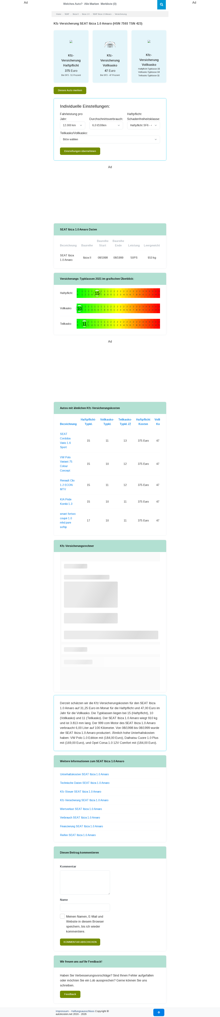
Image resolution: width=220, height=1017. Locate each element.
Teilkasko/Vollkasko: (74, 133)
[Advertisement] (26, 56)
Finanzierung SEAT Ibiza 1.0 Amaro (81, 826)
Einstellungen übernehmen (80, 151)
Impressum (62, 1011)
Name (64, 899)
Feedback (70, 994)
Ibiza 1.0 (85, 14)
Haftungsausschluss (82, 1011)
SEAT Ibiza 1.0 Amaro (102, 14)
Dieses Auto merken (70, 90)
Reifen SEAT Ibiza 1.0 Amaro (78, 835)
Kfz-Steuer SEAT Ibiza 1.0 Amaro (80, 791)
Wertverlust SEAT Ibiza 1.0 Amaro (81, 809)
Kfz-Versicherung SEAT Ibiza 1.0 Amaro (84, 800)
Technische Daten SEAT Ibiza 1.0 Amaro (84, 782)
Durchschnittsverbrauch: (106, 119)
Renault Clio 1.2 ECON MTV (67, 485)
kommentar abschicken (80, 942)
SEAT (67, 14)
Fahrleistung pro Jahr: (71, 116)
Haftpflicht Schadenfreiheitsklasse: (143, 116)
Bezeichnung (68, 424)
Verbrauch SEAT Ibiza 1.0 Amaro (80, 817)
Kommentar (68, 866)
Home (58, 14)
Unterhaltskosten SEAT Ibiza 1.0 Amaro (84, 774)
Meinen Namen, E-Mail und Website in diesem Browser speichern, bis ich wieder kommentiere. (85, 924)
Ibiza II (76, 14)
